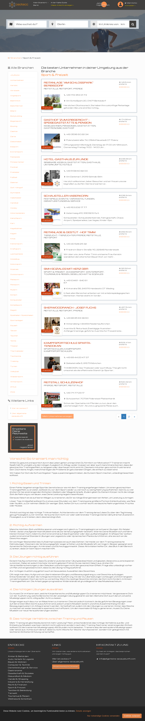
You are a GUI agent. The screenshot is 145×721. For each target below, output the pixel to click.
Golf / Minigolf (16, 187)
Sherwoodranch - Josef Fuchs (70, 307)
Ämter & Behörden (18, 656)
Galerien (14, 182)
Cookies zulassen (132, 716)
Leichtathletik (16, 254)
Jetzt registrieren (102, 4)
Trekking (14, 361)
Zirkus (13, 387)
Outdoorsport (16, 274)
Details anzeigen (83, 711)
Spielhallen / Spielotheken (21, 315)
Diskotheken (15, 141)
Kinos (12, 239)
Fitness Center (17, 162)
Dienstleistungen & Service (23, 668)
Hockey (13, 208)
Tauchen (14, 336)
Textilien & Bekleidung (19, 690)
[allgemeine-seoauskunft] (18, 4)
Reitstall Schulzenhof (63, 382)
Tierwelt (12, 693)
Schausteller (16, 300)
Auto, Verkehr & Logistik (21, 659)
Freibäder (14, 172)
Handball (14, 203)
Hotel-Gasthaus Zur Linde (66, 159)
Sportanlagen (16, 320)
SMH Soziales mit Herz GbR (66, 268)
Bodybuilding (16, 116)
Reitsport (14, 285)
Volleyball (14, 371)
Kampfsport (16, 218)
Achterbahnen (17, 80)
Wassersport (16, 376)
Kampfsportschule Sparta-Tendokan (67, 344)
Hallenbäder (15, 198)
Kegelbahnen (16, 228)
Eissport (14, 147)
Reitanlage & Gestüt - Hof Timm (70, 232)
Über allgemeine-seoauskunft (19, 414)
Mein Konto (131, 3)
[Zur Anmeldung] (120, 4)
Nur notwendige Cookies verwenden (103, 716)
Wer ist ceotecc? (20, 408)
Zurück (15, 75)
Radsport (14, 279)
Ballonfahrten (16, 106)
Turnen (13, 366)
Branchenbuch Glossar (65, 667)
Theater (14, 346)
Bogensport (15, 121)
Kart (12, 223)
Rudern (13, 290)
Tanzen (13, 330)
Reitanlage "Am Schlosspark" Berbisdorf (68, 84)
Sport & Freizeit (16, 687)
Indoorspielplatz (17, 213)
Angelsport (15, 95)
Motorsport (16, 264)
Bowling (13, 126)
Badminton (15, 101)
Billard (13, 111)
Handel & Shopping (18, 679)
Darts (13, 136)
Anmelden (130, 5)
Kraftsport (15, 249)
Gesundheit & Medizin (19, 676)
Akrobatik (14, 90)
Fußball (13, 177)
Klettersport (16, 244)
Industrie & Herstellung (20, 682)
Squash (13, 325)
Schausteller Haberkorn (66, 195)
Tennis (13, 341)
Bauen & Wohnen (17, 662)
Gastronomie (15, 670)
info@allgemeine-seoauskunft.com (117, 659)
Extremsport (16, 152)
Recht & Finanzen (17, 685)
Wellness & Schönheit (20, 699)
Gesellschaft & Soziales (21, 673)
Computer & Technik (19, 665)
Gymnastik (15, 193)
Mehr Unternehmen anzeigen (57, 416)
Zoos (12, 392)
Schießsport (16, 305)
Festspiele (15, 157)
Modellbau (15, 259)
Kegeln (13, 233)
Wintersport (16, 382)
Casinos (14, 131)
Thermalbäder (17, 351)
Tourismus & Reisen (18, 696)
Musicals (14, 269)
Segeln (13, 310)
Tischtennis (15, 356)
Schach (13, 295)
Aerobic (14, 85)
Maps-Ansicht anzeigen (62, 5)
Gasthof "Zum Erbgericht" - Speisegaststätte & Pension (68, 121)
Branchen (16, 58)
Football (14, 167)
